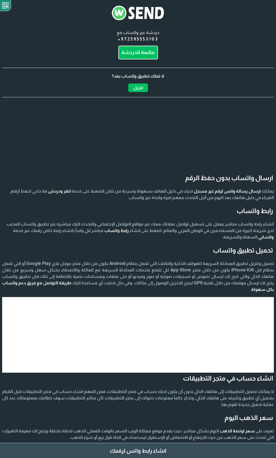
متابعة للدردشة (138, 52)
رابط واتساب (116, 230)
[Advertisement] (138, 124)
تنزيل (138, 87)
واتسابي (266, 237)
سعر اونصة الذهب (237, 431)
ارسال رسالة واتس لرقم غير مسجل (227, 191)
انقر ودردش (59, 191)
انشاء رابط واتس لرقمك (138, 451)
